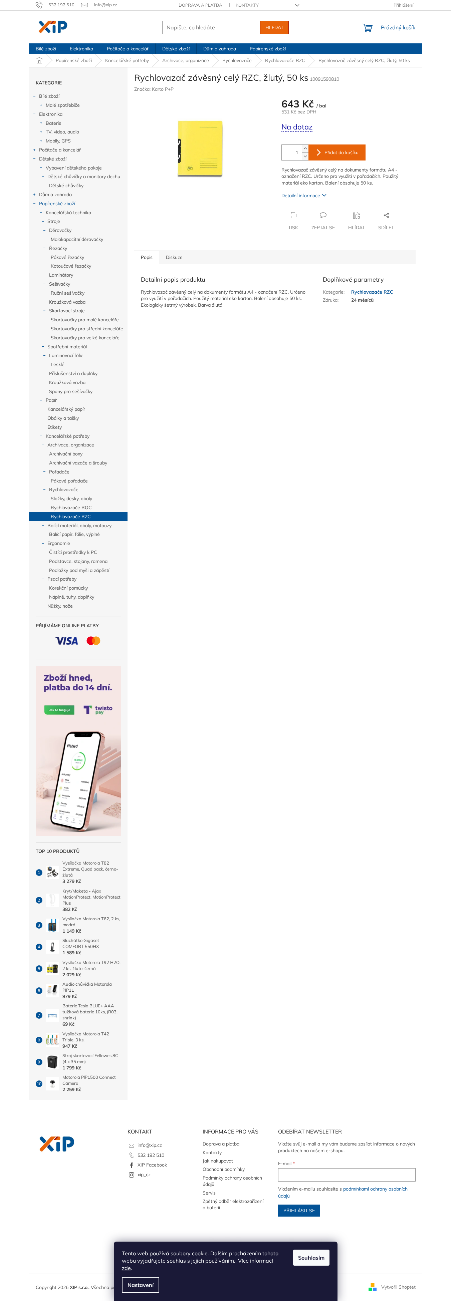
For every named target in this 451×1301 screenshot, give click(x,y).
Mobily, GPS (58, 141)
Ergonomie (58, 543)
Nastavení (141, 1285)
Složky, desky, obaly (71, 499)
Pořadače (59, 472)
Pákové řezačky (67, 257)
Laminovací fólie (66, 355)
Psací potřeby (61, 579)
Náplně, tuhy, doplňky (71, 597)
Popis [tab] (147, 257)
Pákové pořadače (69, 481)
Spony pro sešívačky (70, 391)
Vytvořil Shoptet (398, 1287)
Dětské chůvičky (66, 186)
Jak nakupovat (218, 1161)
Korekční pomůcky (68, 588)
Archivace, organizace (70, 445)
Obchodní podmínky (224, 1169)
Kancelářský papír (66, 409)
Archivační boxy (65, 454)
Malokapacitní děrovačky (77, 239)
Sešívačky (59, 284)
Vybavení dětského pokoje (74, 168)
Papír (51, 400)
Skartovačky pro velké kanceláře (85, 338)
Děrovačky (60, 230)
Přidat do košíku (341, 152)
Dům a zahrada (55, 195)
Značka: (154, 89)
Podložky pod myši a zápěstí (79, 570)
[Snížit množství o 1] (305, 156)
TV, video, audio (62, 132)
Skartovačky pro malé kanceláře (85, 320)
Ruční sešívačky (67, 293)
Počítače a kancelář (60, 150)
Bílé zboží (49, 96)
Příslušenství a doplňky (73, 373)
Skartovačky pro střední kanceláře (87, 329)
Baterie (53, 123)
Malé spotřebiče (63, 105)
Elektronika (50, 114)
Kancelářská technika (68, 213)
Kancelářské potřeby (67, 436)
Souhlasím (311, 1257)
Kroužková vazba (67, 302)
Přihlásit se (299, 1211)
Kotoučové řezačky (71, 266)
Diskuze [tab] (174, 257)
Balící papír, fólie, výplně (74, 534)
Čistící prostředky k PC (73, 552)
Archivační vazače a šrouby (78, 463)
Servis (209, 1193)
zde (126, 1268)
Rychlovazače (63, 489)
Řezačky (58, 248)
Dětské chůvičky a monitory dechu (83, 177)
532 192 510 (151, 1155)
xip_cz (144, 1175)
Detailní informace (300, 196)
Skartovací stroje (67, 311)
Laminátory (61, 275)
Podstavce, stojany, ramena (78, 561)
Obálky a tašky (63, 418)
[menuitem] (46, 48)
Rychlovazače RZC (71, 517)
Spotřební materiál (67, 347)
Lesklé (57, 364)
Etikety (54, 427)
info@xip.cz (150, 1145)
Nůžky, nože (60, 606)
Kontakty (247, 5)
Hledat (274, 27)
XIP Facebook (152, 1165)
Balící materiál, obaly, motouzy (79, 526)
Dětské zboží (52, 159)
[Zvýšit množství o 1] (305, 148)
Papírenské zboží (57, 204)
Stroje (53, 221)
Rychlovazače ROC (71, 508)
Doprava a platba (200, 5)
